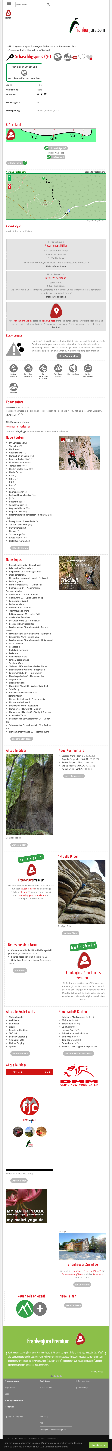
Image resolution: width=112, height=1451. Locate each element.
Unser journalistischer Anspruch (53, 1429)
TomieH (80, 755)
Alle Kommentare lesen (17, 422)
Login (7, 1393)
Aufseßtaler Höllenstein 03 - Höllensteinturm (21, 694)
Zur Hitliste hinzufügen (28, 375)
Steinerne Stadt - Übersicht (22, 50)
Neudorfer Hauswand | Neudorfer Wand (28, 578)
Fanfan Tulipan (69, 762)
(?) (10, 498)
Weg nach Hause (17, 508)
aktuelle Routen (20, 548)
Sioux (11, 1026)
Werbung (44, 1416)
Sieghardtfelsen (17, 682)
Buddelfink (14, 501)
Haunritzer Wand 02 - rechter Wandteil (28, 686)
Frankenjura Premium (14, 1400)
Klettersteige (83, 1387)
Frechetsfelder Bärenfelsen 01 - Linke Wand (31, 640)
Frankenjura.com (12, 1380)
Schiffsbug (14, 689)
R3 (10, 482)
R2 (10, 478)
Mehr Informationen (56, 266)
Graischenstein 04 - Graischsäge (25, 565)
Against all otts (16, 1039)
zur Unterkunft (82, 1284)
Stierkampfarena (17, 574)
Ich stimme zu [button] (98, 1445)
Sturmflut (14, 446)
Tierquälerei (15, 465)
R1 (10, 475)
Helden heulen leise (19, 469)
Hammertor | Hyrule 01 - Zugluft (25, 708)
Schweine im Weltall (72, 1033)
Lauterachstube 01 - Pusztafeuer (25, 672)
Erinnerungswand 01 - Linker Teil (25, 584)
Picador (12, 531)
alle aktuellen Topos (21, 738)
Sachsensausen (16, 505)
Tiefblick (13, 1033)
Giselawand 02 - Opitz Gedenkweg (26, 597)
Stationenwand (16, 643)
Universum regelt (17, 527)
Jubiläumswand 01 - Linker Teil (24, 614)
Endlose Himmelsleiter (20, 495)
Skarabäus (14, 1023)
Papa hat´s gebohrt (71, 759)
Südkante (66, 1020)
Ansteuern (13, 392)
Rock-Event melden (69, 356)
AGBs (42, 1423)
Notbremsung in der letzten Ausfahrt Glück (30, 514)
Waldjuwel (14, 1020)
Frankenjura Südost (40, 46)
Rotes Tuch (14, 537)
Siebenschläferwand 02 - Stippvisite (27, 669)
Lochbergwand (16, 581)
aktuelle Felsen (73, 1305)
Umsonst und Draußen (20, 607)
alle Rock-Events (20, 1053)
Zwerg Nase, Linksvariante (22, 521)
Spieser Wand (68, 755)
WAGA (85, 759)
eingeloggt (21, 431)
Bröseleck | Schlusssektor (21, 623)
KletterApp (9, 1406)
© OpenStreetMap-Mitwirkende (96, 221)
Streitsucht (67, 1023)
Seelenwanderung (18, 1036)
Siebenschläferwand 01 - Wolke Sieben (28, 666)
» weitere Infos (97, 1371)
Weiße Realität (69, 765)
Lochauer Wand (16, 604)
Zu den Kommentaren (88, 375)
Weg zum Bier (16, 511)
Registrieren (10, 1387)
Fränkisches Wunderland (21, 568)
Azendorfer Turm (17, 715)
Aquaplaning (68, 769)
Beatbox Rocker (16, 459)
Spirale (12, 1046)
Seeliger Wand (16, 663)
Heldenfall (14, 472)
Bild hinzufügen (73, 374)
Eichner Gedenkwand (19, 702)
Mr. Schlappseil (16, 442)
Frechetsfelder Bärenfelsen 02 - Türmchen (30, 633)
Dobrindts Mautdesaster (74, 1017)
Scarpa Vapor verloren (22, 956)
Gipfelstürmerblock (18, 650)
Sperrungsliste (46, 1387)
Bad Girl (66, 1026)
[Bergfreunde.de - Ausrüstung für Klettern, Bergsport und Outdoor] (79, 469)
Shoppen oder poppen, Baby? (76, 1046)
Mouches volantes (18, 462)
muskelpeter (11, 407)
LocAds (55, 327)
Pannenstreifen (16, 491)
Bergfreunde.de (84, 1381)
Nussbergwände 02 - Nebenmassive (26, 676)
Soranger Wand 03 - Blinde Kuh (24, 620)
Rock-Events (45, 1380)
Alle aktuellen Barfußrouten (78, 1053)
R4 (10, 485)
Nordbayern (15, 46)
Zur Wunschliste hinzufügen (43, 376)
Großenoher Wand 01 (19, 617)
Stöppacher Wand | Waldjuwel (23, 705)
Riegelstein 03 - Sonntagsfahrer (25, 571)
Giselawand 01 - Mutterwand (23, 594)
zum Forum (19, 970)
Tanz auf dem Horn (18, 524)
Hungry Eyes (68, 1030)
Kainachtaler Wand (18, 601)
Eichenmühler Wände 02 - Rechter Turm (29, 731)
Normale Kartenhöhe (16, 171)
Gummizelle (67, 1043)
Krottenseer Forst (67, 46)
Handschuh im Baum (19, 455)
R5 (10, 488)
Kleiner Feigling (16, 1043)
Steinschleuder (16, 1017)
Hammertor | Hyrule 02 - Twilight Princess (30, 712)
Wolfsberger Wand (18, 656)
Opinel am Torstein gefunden (25, 960)
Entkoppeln (67, 1036)
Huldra (12, 449)
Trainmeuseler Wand (19, 610)
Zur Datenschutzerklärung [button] (54, 1447)
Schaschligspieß (58, 148)
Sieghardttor (15, 679)
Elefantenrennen (17, 540)
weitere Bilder (19, 844)
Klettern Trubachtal (15, 1416)
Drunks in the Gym (18, 1030)
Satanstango (15, 534)
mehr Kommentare (74, 776)
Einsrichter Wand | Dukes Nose (24, 637)
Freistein (13, 653)
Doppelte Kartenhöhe (95, 171)
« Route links (14, 163)
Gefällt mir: (11, 415)
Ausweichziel (15, 452)
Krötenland (44, 50)
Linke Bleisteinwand (19, 659)
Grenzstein (14, 646)
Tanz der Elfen (69, 1039)
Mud (80, 762)
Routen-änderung (13, 375)
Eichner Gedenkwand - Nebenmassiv (27, 699)
